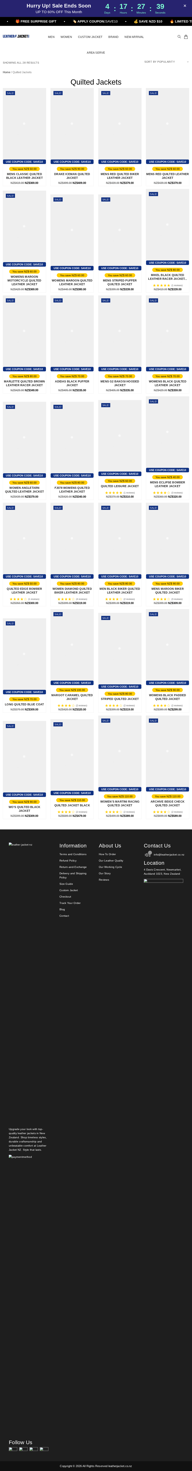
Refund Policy (67, 860)
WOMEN (66, 36)
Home (6, 72)
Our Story (105, 873)
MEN (51, 36)
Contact (64, 915)
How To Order (107, 854)
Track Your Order (70, 902)
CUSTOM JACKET (90, 36)
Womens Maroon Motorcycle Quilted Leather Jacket (24, 280)
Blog (62, 909)
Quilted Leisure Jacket (120, 486)
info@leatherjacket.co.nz (168, 854)
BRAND (113, 36)
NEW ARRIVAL (134, 36)
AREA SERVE (96, 52)
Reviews (104, 879)
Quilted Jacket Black (72, 805)
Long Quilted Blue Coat (24, 704)
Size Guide (66, 883)
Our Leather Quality (111, 860)
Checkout (65, 896)
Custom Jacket (68, 890)
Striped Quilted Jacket (120, 699)
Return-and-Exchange (73, 866)
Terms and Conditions (72, 854)
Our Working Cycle (110, 866)
